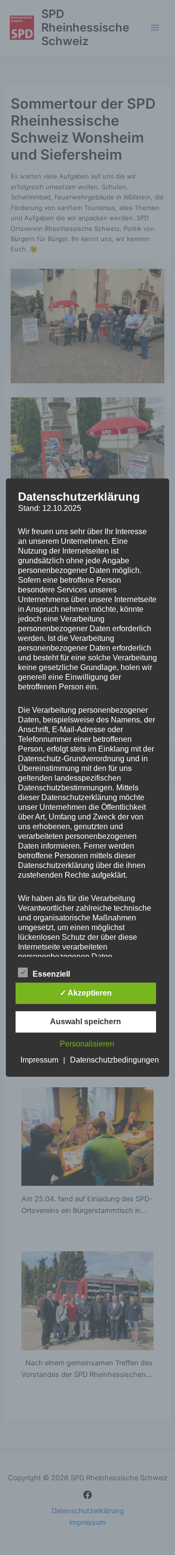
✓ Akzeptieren (86, 993)
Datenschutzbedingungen (114, 1060)
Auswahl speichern (85, 1021)
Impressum (39, 1060)
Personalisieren (87, 1044)
